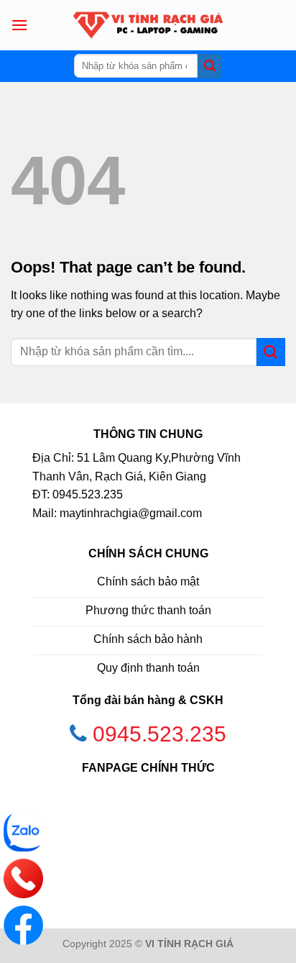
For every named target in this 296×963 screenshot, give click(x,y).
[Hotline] (23, 878)
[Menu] (19, 24)
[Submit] (210, 66)
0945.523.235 (159, 734)
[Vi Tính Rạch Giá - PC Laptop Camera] (148, 25)
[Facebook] (23, 925)
